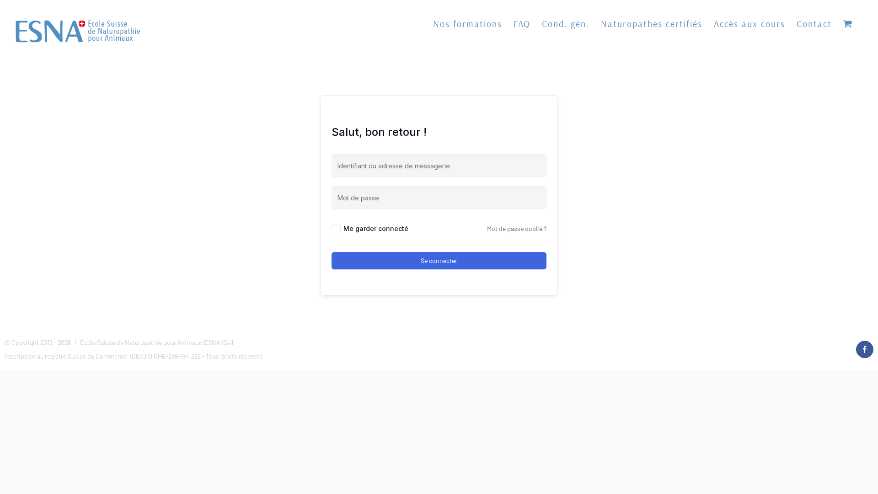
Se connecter (439, 260)
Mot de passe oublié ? (516, 228)
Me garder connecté (375, 228)
